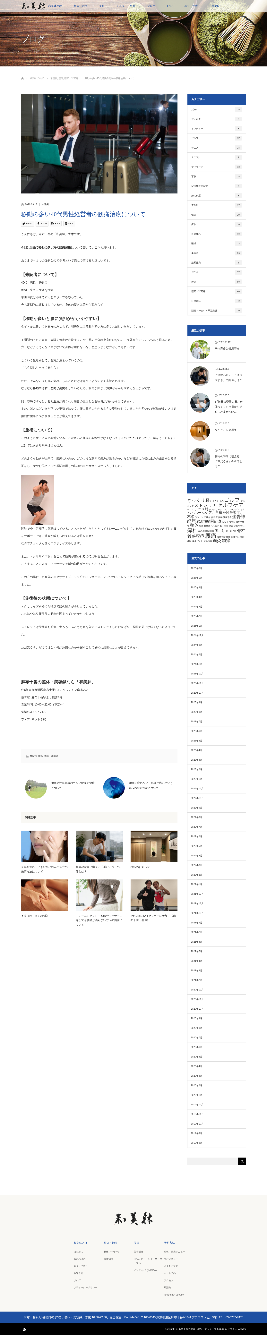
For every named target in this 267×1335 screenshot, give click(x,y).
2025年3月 (196, 606)
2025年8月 (196, 587)
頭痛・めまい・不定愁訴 (215, 310)
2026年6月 (196, 568)
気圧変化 (224, 526)
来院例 (45, 204)
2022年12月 (197, 788)
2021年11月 (197, 903)
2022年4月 (196, 855)
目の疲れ (215, 234)
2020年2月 (196, 1085)
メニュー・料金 (125, 5)
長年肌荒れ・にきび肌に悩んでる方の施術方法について (44, 869)
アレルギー (215, 119)
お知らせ (78, 1273)
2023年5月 (196, 740)
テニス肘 (215, 157)
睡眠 (215, 243)
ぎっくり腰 (198, 500)
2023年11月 (197, 683)
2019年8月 (196, 1143)
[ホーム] (22, 73)
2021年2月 (196, 980)
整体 (194, 525)
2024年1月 (196, 664)
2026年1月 (196, 578)
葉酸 (242, 537)
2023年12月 (197, 673)
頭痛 (226, 540)
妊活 (224, 521)
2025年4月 (196, 597)
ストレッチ (205, 505)
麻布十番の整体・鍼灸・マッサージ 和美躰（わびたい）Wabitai (212, 1329)
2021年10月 (197, 913)
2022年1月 (196, 884)
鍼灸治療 (108, 1259)
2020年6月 (196, 1047)
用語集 (167, 1287)
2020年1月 (196, 1095)
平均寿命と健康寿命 (227, 348)
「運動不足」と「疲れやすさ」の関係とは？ (228, 377)
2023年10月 (197, 692)
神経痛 (201, 531)
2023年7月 (196, 721)
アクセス (168, 1280)
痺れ (215, 224)
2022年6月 (196, 836)
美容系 (215, 253)
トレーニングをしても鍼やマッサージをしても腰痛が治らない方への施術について (99, 920)
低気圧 (214, 517)
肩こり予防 (231, 531)
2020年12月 (197, 989)
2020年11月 (197, 999)
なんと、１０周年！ (227, 429)
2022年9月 (196, 807)
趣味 (189, 541)
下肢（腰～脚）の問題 (34, 915)
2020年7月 (196, 1037)
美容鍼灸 (138, 1251)
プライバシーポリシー (85, 1287)
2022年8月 (196, 817)
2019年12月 (197, 1104)
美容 (102, 5)
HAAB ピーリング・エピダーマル (148, 1261)
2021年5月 (196, 951)
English (214, 5)
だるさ (213, 501)
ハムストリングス (231, 509)
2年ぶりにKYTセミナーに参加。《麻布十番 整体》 (153, 918)
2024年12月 (197, 635)
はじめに (78, 1251)
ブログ (151, 5)
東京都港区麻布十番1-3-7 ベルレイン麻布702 (58, 689)
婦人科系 (215, 195)
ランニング (200, 517)
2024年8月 (196, 645)
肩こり (215, 272)
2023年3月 (196, 759)
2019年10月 (197, 1123)
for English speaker (174, 1294)
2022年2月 (196, 874)
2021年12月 (197, 894)
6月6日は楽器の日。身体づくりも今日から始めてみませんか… (229, 406)
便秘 (220, 517)
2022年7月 (196, 827)
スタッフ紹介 (81, 1266)
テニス (215, 147)
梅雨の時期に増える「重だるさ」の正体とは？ (99, 869)
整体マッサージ (112, 1251)
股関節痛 (215, 262)
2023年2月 (196, 769)
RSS (24, 1328)
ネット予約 (191, 5)
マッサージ (215, 167)
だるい (215, 109)
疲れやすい (239, 526)
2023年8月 (196, 712)
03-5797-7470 (37, 712)
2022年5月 (196, 846)
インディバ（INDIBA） (146, 1270)
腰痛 (40, 756)
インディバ (215, 128)
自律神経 (215, 301)
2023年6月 (196, 731)
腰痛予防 (221, 537)
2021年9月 (196, 922)
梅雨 (201, 526)
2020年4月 (196, 1066)
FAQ (170, 5)
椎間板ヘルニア (211, 526)
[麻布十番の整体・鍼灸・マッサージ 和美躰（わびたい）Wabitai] (133, 1223)
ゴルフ (215, 138)
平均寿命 (231, 521)
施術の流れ (79, 1259)
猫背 (215, 214)
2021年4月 (196, 961)
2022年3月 (196, 865)
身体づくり (197, 541)
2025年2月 (196, 616)
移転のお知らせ (140, 867)
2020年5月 (196, 1056)
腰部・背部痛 (51, 756)
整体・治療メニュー (174, 1251)
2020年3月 (196, 1075)
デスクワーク (215, 509)
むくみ (220, 501)
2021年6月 (196, 941)
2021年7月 (196, 932)
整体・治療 (80, 5)
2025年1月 (196, 625)
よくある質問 (171, 1266)
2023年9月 (196, 702)
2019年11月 (197, 1114)
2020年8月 (196, 1028)
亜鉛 (208, 517)
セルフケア (230, 505)
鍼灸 (217, 540)
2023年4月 (196, 750)
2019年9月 (196, 1133)
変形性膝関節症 (215, 186)
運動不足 (207, 541)
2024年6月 (196, 654)
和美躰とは (55, 5)
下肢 (215, 176)
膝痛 (228, 537)
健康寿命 (227, 517)
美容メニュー (171, 1259)
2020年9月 (196, 1018)
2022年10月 (197, 798)
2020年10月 (197, 1008)
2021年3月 (196, 970)
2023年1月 (196, 779)
